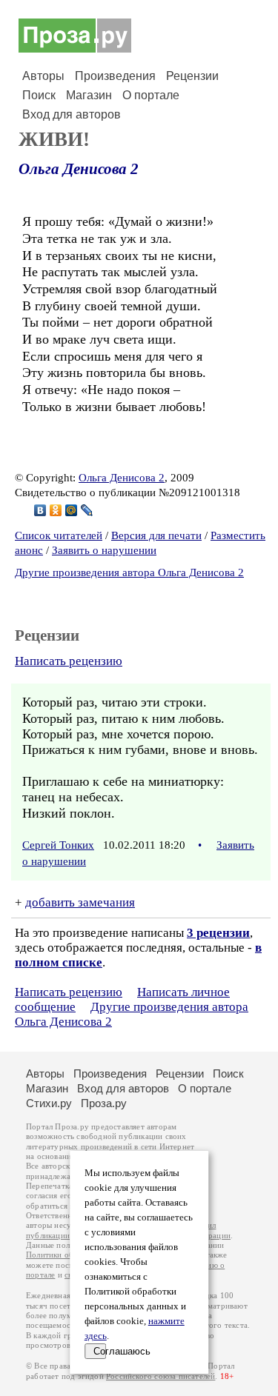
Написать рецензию (68, 661)
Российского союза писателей (160, 1376)
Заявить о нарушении (104, 550)
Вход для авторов (71, 114)
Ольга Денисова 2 (79, 169)
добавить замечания (80, 902)
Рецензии (192, 76)
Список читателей (58, 535)
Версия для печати (156, 535)
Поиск (39, 95)
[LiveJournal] (87, 510)
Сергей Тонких (58, 845)
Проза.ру (104, 1103)
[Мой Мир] (71, 510)
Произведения (115, 76)
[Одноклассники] (56, 510)
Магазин (89, 95)
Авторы (43, 76)
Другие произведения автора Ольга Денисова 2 (129, 572)
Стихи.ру (49, 1103)
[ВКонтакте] (40, 510)
